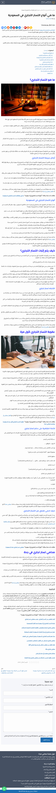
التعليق (50, 712)
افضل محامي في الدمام (49, 769)
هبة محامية (48, 18)
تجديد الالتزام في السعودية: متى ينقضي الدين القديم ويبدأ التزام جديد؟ (38, 783)
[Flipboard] (25, 27)
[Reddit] (8, 27)
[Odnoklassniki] (28, 27)
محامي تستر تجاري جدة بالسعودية (15, 547)
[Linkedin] (11, 27)
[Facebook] (2, 27)
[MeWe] (16, 27)
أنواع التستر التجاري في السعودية (47, 30)
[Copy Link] (31, 27)
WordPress (22, 791)
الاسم (51, 690)
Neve (35, 791)
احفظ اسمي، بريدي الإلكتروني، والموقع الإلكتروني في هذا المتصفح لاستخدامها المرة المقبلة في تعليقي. (28, 736)
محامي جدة (52, 10)
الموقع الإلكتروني (49, 704)
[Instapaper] (22, 27)
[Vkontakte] (19, 27)
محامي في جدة (46, 10)
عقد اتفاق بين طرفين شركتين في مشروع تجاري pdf (42, 645)
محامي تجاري (40, 10)
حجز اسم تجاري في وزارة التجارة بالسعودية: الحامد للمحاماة (39, 632)
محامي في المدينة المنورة (49, 767)
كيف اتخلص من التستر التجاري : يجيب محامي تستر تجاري (40, 619)
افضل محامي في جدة (48, 191)
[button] (4, 789)
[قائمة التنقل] (3, 2)
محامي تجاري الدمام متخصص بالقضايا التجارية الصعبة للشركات (38, 628)
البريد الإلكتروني (49, 697)
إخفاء (46, 50)
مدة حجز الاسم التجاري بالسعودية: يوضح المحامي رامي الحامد (38, 636)
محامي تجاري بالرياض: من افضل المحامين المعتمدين (40, 641)
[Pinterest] (14, 27)
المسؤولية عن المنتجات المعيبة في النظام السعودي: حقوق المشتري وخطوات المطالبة (34, 781)
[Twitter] (5, 27)
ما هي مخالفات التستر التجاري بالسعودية (13, 196)
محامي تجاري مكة (50, 649)
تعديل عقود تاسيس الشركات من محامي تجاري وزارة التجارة (39, 658)
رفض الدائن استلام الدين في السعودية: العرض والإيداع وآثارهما (39, 786)
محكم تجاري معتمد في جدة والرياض (45, 653)
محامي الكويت (48, 775)
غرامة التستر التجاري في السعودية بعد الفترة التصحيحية (41, 623)
